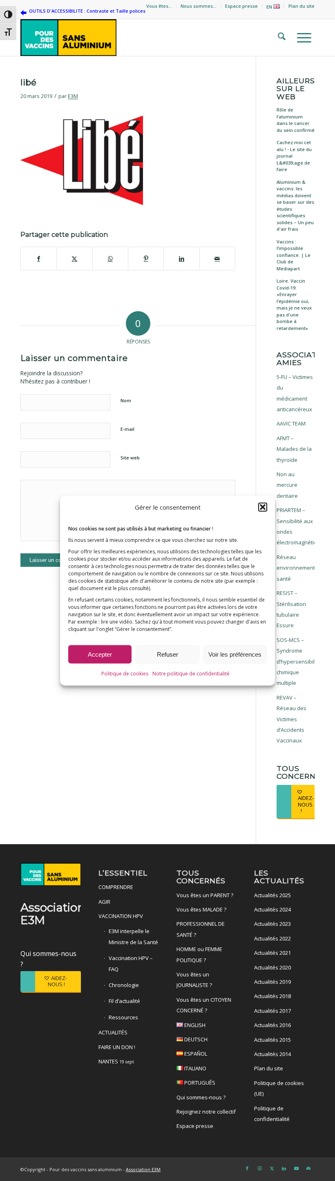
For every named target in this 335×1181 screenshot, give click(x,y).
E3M (73, 96)
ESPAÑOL (195, 1053)
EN (269, 7)
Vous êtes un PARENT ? (204, 895)
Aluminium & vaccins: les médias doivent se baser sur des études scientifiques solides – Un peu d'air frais (295, 205)
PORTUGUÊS (199, 1082)
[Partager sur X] (74, 258)
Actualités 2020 (272, 967)
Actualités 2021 (272, 952)
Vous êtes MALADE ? (201, 909)
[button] (263, 507)
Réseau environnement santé (296, 567)
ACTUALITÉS (112, 1032)
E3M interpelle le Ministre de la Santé (133, 936)
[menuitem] (159, 6)
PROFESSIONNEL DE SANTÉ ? (200, 929)
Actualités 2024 (272, 909)
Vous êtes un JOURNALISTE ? (194, 980)
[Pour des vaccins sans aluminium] (68, 37)
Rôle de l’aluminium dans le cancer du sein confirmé (296, 120)
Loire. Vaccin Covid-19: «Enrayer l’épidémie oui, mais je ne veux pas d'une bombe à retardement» (294, 304)
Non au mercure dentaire (287, 484)
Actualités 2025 (272, 895)
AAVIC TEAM (291, 423)
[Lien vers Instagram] (259, 1168)
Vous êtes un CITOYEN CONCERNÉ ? (203, 1005)
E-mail (127, 429)
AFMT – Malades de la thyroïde (294, 449)
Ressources (123, 1017)
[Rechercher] (279, 37)
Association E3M (143, 1169)
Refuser (167, 654)
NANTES (116, 1061)
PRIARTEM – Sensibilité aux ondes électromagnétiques (296, 526)
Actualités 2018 (272, 996)
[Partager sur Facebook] (38, 258)
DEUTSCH (195, 1039)
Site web (130, 458)
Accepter (100, 654)
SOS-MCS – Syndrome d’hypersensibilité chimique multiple (296, 661)
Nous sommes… (199, 6)
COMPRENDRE (115, 887)
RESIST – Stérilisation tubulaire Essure (291, 609)
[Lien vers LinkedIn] (284, 1168)
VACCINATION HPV (120, 916)
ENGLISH (194, 1025)
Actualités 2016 (272, 1025)
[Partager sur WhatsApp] (110, 258)
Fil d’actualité (124, 1001)
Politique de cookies (124, 673)
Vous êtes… (159, 6)
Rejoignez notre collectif (206, 1111)
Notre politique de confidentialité (191, 673)
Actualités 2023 (272, 923)
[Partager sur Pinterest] (145, 258)
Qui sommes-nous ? (201, 1097)
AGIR (104, 901)
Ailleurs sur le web (296, 88)
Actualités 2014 (272, 1054)
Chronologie (124, 985)
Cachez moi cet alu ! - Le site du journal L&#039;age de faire (294, 155)
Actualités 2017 (272, 1010)
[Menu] (302, 37)
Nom (126, 400)
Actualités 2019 (272, 981)
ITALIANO (194, 1068)
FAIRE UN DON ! (116, 1047)
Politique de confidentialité (272, 1114)
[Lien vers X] (272, 1168)
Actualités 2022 (272, 938)
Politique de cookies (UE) (279, 1088)
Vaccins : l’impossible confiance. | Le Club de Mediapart (293, 255)
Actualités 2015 (272, 1039)
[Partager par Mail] (217, 258)
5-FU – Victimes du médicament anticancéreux (295, 393)
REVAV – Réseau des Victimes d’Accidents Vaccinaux (291, 719)
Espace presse (241, 6)
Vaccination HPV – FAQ (131, 963)
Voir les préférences (234, 654)
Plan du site (301, 6)
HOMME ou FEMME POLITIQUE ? (199, 954)
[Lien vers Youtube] (296, 1168)
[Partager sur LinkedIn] (181, 258)
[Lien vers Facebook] (247, 1168)
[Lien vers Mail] (308, 1168)
